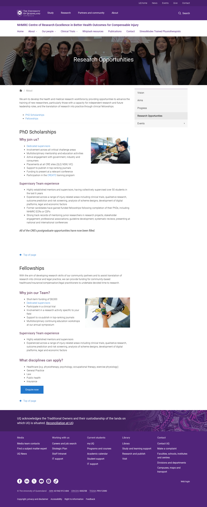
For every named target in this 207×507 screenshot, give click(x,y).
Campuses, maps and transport (168, 469)
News (154, 3)
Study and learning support (136, 448)
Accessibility (56, 499)
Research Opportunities (149, 115)
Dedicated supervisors (38, 146)
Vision (140, 92)
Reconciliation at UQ (59, 423)
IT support (57, 458)
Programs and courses (99, 448)
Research (66, 12)
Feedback (90, 499)
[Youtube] (41, 481)
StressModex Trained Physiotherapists (160, 31)
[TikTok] (55, 481)
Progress (142, 108)
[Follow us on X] (34, 481)
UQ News (22, 453)
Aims (140, 100)
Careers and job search (64, 443)
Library (126, 443)
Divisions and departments (171, 462)
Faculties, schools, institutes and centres (172, 455)
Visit (124, 458)
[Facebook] (19, 481)
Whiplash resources (92, 31)
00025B (83, 491)
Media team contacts (28, 443)
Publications (115, 31)
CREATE (52, 175)
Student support (95, 458)
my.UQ (90, 443)
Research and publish (133, 453)
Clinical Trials (68, 31)
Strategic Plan (59, 448)
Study (50, 12)
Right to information (74, 499)
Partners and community (91, 12)
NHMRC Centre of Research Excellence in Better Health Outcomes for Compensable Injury (78, 25)
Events (165, 3)
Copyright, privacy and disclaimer (32, 499)
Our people (47, 31)
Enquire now (32, 389)
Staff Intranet (59, 453)
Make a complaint (167, 448)
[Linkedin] (26, 481)
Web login (185, 481)
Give (175, 3)
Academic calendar (97, 453)
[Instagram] (48, 481)
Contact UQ (163, 443)
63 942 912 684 (61, 491)
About (115, 12)
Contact (186, 3)
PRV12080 (102, 491)
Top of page (29, 254)
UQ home (143, 3)
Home (20, 31)
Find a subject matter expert (32, 448)
